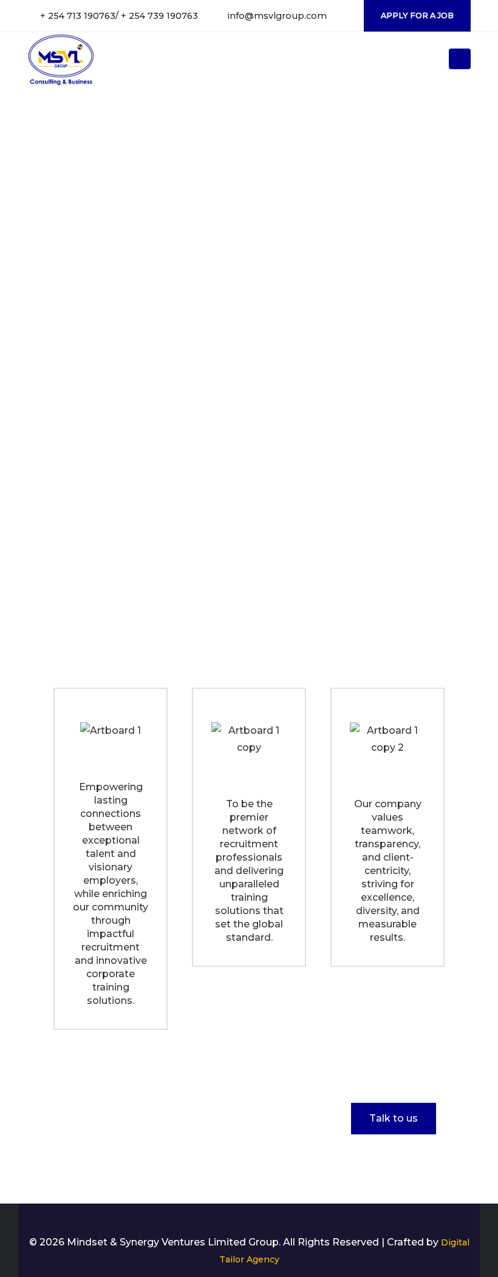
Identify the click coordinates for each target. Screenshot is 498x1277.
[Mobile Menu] (460, 59)
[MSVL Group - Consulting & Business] (61, 59)
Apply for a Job (417, 15)
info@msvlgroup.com (277, 15)
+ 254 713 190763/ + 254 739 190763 (119, 15)
